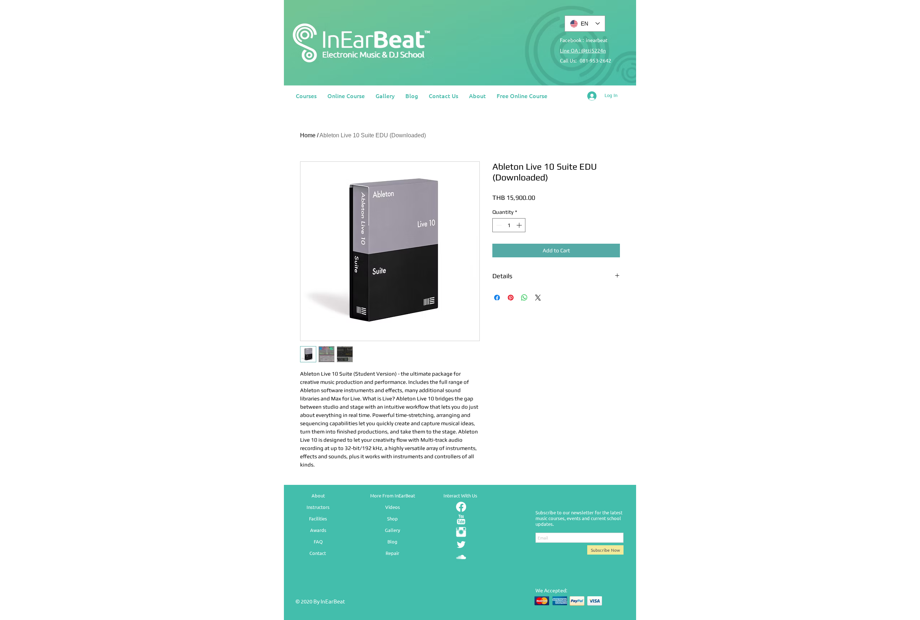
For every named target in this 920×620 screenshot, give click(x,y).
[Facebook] (461, 507)
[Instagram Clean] (461, 532)
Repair (392, 553)
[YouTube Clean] (461, 519)
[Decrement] (498, 225)
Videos (392, 507)
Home (308, 135)
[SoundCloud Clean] (461, 557)
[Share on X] (538, 297)
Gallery (392, 530)
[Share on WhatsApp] (524, 297)
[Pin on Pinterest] (510, 297)
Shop (392, 518)
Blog (392, 541)
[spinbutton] (509, 225)
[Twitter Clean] (461, 544)
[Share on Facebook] (497, 297)
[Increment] (520, 225)
